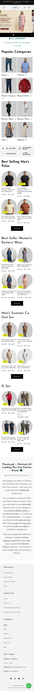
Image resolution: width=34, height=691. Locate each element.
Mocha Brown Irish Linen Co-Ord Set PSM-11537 (24, 341)
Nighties (21, 140)
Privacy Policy (8, 577)
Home (5, 625)
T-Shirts (20, 75)
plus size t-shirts (21, 534)
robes (28, 540)
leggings (6, 540)
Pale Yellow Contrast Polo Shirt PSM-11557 (8, 217)
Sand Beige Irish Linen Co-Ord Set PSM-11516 (9, 367)
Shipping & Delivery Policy (12, 612)
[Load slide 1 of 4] (13, 35)
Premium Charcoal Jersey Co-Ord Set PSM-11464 (23, 439)
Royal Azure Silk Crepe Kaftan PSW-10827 (24, 265)
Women (6, 634)
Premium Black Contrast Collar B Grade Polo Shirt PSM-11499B (24, 191)
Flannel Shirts (23, 96)
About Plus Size (9, 573)
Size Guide (7, 643)
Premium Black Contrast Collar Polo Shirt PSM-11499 (8, 190)
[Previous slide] (10, 35)
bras (23, 540)
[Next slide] (24, 35)
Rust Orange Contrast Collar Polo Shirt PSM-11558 (24, 218)
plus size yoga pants (23, 523)
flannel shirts (16, 540)
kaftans (25, 537)
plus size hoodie (12, 514)
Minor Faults (8, 638)
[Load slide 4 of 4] (20, 35)
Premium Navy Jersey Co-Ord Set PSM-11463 (9, 438)
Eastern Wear (8, 119)
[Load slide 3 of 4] (18, 35)
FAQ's (5, 586)
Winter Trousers (9, 96)
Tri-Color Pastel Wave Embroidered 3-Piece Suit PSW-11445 (24, 293)
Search (6, 599)
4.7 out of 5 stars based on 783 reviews (17, 42)
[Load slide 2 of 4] (16, 35)
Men (5, 629)
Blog (5, 647)
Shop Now (17, 21)
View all (17, 228)
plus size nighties (22, 526)
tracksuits (18, 537)
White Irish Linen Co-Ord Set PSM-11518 (24, 367)
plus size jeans (14, 517)
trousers (8, 537)
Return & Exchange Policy (12, 608)
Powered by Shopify (21, 687)
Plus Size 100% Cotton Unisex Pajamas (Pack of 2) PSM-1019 (24, 410)
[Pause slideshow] (32, 35)
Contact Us (7, 603)
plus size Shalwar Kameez (18, 511)
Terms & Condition (10, 581)
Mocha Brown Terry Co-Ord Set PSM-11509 (9, 340)
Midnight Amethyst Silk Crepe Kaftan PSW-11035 (9, 293)
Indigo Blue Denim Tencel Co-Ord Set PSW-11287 (8, 266)
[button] (4, 7)
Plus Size (14, 687)
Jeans (4, 75)
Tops (4, 140)
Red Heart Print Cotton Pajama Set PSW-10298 (9, 409)
